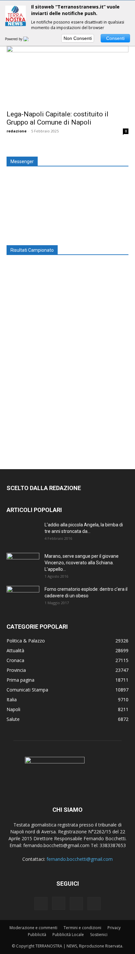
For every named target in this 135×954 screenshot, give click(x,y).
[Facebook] (41, 903)
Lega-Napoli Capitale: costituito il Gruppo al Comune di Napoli (57, 118)
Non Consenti (78, 38)
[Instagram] (58, 903)
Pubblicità (37, 934)
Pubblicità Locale (68, 934)
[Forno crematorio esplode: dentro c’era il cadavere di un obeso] (23, 597)
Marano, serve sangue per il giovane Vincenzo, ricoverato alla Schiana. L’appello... (82, 563)
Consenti (115, 38)
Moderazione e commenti (33, 927)
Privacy (114, 927)
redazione (17, 130)
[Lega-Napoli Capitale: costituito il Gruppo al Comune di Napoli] (67, 76)
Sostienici (98, 934)
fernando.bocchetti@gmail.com (80, 859)
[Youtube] (94, 903)
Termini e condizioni (82, 927)
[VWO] (29, 39)
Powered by (14, 39)
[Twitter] (76, 903)
